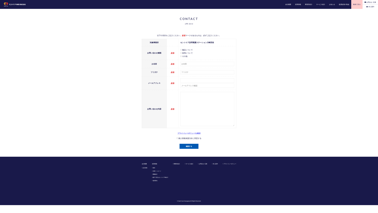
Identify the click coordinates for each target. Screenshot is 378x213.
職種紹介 (155, 174)
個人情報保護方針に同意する (189, 138)
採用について (187, 53)
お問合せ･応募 (371, 2)
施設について (187, 50)
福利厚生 (155, 180)
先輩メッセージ (156, 171)
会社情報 (144, 168)
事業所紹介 (176, 164)
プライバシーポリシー (229, 164)
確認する (189, 146)
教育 (153, 168)
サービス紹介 (189, 164)
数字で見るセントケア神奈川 (160, 177)
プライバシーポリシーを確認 (189, 133)
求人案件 (371, 6)
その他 (184, 56)
